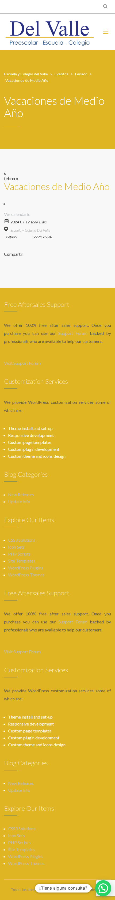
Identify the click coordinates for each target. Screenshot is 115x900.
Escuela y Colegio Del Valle (30, 230)
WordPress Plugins (25, 567)
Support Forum (72, 333)
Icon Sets (16, 546)
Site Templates (21, 560)
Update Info (19, 501)
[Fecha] (7, 220)
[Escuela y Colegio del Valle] (49, 32)
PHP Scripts (19, 553)
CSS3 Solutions (21, 539)
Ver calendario (17, 214)
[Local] (7, 229)
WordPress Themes (26, 574)
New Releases (21, 494)
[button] (103, 888)
